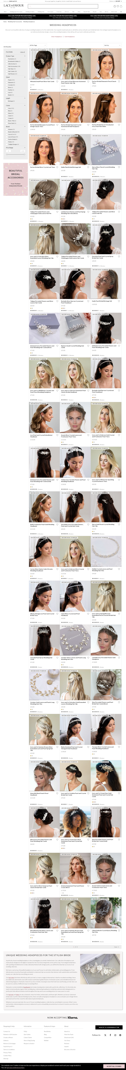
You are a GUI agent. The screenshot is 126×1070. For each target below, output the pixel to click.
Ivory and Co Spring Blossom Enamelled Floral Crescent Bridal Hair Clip (104, 615)
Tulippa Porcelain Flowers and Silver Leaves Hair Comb (41, 302)
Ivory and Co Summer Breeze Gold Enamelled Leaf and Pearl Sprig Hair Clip (72, 932)
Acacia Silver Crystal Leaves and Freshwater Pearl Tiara (71, 436)
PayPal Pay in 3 (7, 1046)
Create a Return (8, 1037)
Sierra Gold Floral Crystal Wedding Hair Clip (103, 525)
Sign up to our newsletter (109, 1027)
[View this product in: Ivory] (61, 893)
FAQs (25, 1031)
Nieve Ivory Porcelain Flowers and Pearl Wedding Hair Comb (41, 840)
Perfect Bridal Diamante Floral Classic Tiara (104, 82)
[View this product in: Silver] (30, 87)
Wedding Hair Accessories (16, 11)
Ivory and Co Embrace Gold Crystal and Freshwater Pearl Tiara (103, 435)
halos (17, 994)
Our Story (67, 1040)
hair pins (11, 994)
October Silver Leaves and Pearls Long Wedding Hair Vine (73, 658)
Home (5, 21)
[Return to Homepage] (13, 6)
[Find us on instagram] (115, 1035)
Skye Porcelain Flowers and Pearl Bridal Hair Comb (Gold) (102, 840)
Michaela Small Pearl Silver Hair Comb (42, 81)
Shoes (5, 11)
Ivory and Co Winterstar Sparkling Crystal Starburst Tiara (103, 480)
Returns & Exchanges (9, 1043)
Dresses (67, 11)
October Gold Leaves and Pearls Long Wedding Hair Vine (42, 703)
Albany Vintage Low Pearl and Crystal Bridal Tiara (42, 614)
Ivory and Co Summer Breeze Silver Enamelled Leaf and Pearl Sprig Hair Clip (41, 748)
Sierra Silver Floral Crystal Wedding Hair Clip (103, 168)
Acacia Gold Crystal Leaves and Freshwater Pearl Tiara (102, 886)
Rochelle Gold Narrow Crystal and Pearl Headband (103, 391)
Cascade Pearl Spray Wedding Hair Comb (41, 658)
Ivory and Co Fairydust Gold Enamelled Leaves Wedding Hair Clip (73, 703)
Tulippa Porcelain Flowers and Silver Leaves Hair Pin (103, 212)
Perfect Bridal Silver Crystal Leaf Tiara (42, 167)
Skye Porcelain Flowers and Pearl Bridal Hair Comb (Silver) (102, 703)
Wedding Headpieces (29, 21)
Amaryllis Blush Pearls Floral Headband (39, 794)
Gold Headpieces (69, 36)
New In (106, 11)
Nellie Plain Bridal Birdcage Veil (71, 167)
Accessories (50, 11)
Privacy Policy (7, 1052)
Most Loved (114, 11)
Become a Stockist (69, 1049)
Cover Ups (59, 11)
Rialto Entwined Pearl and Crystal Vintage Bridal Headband (71, 747)
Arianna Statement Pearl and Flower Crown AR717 (72, 886)
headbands (27, 987)
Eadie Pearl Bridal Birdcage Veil (102, 301)
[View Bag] (121, 6)
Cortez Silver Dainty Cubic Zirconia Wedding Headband (41, 569)
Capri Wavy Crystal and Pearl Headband (70, 614)
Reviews (66, 1043)
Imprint (66, 1046)
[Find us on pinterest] (120, 1035)
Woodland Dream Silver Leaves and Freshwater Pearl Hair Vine (41, 931)
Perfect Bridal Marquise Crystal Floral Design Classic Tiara (42, 125)
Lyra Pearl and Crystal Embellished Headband (41, 436)
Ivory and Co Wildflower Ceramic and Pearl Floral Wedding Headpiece (42, 391)
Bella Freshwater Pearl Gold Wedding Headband (42, 525)
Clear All (22, 52)
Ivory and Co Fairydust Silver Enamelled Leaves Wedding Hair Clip (41, 257)
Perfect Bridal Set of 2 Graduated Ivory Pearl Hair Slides (102, 125)
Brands (95, 11)
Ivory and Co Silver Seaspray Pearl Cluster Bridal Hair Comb (41, 886)
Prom (79, 11)
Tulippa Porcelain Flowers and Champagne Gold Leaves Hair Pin (40, 212)
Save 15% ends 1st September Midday (22, 17)
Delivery (5, 1040)
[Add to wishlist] (57, 82)
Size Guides (27, 1034)
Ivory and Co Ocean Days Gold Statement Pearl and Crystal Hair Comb (102, 794)
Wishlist (46, 1040)
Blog (45, 1034)
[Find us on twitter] (105, 1035)
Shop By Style (86, 11)
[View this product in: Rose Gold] (63, 218)
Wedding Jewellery (30, 11)
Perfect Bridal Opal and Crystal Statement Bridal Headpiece (71, 125)
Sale (101, 11)
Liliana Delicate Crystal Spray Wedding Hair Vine (104, 931)
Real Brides (47, 1031)
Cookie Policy (7, 1055)
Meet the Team (68, 1034)
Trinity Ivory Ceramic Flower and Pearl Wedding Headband (73, 480)
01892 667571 (13, 1)
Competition (47, 1037)
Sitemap (5, 1058)
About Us (67, 1031)
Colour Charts (28, 1037)
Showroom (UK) (69, 1037)
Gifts (73, 11)
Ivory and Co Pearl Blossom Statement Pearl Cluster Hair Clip (73, 82)
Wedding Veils (41, 11)
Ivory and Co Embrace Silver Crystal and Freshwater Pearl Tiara (72, 569)
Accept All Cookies (114, 1066)
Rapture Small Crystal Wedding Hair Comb (72, 346)
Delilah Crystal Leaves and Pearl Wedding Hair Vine (102, 569)
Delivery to (114, 1)
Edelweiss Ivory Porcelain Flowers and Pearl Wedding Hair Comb (104, 346)
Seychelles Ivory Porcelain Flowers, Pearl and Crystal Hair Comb (72, 525)
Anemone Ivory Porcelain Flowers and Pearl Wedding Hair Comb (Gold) (42, 480)
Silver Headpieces (56, 36)
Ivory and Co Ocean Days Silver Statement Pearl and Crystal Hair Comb (71, 841)
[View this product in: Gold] (92, 174)
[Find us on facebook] (110, 1035)
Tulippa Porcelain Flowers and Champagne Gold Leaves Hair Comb (72, 257)
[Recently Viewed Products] (114, 6)
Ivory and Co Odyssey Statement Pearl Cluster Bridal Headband (73, 391)
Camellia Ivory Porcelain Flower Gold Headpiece (103, 658)
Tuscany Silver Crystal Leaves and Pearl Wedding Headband (103, 747)
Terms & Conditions (9, 1049)
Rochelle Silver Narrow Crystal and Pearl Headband (72, 302)
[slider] (7, 154)
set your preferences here (15, 1068)
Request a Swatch (29, 1043)
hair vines (11, 977)
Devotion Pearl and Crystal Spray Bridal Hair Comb (102, 257)
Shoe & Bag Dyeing (29, 1040)
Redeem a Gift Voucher (10, 1034)
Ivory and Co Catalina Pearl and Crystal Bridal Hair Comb (73, 794)
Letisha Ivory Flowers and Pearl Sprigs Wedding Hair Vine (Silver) (73, 212)
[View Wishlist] (118, 6)
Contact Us (6, 1031)
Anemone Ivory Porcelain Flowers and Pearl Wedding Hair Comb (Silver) (42, 346)
